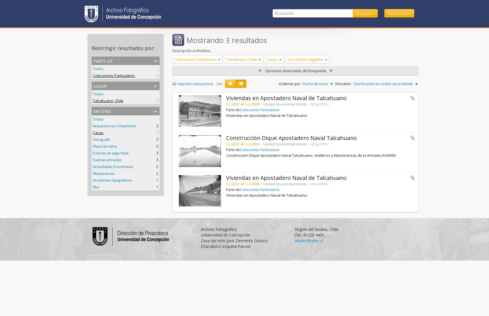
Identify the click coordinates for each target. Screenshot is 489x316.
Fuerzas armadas (107, 159)
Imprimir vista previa (195, 83)
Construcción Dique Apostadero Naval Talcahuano (291, 138)
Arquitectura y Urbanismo (114, 125)
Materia (102, 111)
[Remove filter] (219, 59)
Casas (98, 132)
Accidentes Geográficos (112, 180)
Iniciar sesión (399, 13)
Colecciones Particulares (114, 75)
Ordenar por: (290, 83)
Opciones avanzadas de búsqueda (295, 70)
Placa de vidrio (105, 146)
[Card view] (230, 83)
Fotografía (101, 139)
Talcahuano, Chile (108, 100)
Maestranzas (103, 173)
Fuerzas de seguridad (110, 153)
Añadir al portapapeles (412, 98)
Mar (96, 187)
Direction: (343, 83)
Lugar (99, 85)
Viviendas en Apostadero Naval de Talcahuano (286, 98)
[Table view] (240, 83)
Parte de (103, 60)
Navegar (364, 13)
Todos (98, 68)
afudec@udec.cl (309, 240)
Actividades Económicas (113, 166)
